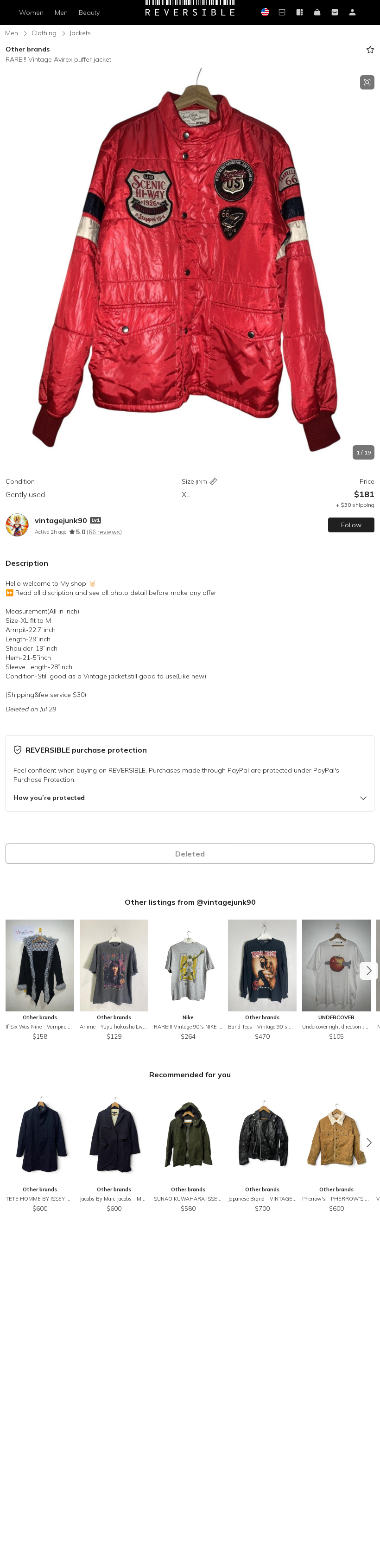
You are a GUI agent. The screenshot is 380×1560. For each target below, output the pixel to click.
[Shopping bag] (317, 13)
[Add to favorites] (370, 49)
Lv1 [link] (95, 520)
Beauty (89, 12)
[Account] (352, 13)
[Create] (282, 13)
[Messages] (334, 13)
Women (31, 12)
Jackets (80, 33)
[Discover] (299, 13)
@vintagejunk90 (226, 902)
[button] (190, 267)
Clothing (44, 33)
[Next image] (370, 267)
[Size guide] (213, 482)
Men (61, 12)
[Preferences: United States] (264, 13)
